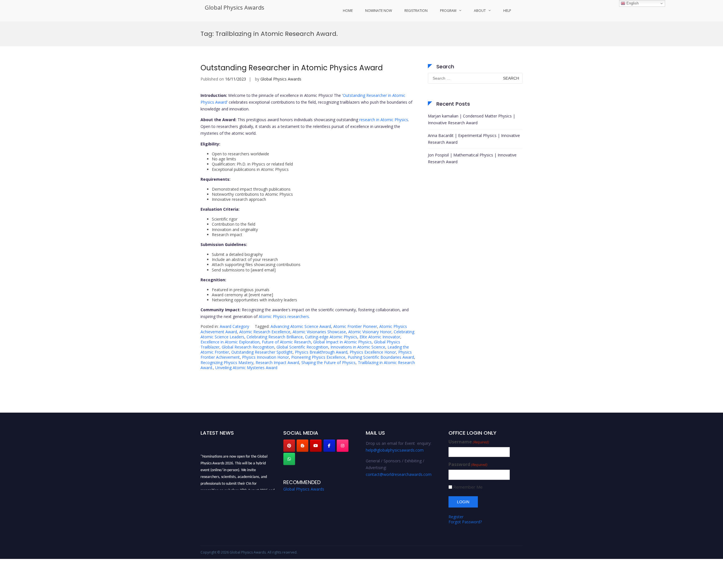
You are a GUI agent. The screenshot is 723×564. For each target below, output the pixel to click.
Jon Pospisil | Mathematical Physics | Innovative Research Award (472, 158)
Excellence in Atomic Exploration (230, 342)
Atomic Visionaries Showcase (319, 331)
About (480, 10)
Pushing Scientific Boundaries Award (381, 357)
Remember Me (468, 487)
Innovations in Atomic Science (357, 347)
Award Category (234, 326)
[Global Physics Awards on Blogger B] (302, 445)
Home (348, 10)
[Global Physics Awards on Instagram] (343, 445)
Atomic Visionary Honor (369, 331)
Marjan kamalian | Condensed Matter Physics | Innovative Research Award (471, 119)
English (632, 3)
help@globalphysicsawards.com (395, 450)
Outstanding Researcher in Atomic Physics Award (292, 68)
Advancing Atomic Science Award (301, 326)
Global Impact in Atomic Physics (342, 342)
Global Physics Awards (234, 7)
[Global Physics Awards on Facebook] (329, 445)
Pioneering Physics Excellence (318, 357)
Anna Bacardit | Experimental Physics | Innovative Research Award (474, 139)
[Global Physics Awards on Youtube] (316, 445)
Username (468, 442)
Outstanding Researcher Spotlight (262, 352)
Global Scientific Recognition (302, 347)
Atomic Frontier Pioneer (355, 326)
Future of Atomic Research (286, 342)
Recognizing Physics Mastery (227, 362)
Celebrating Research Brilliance (275, 336)
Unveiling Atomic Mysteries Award (246, 367)
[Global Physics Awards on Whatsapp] (289, 459)
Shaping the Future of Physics (328, 362)
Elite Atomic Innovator (380, 336)
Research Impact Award (277, 362)
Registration (416, 10)
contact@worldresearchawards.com (399, 474)
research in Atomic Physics (383, 119)
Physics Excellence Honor (373, 352)
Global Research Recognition (248, 347)
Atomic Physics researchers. (284, 316)
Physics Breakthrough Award (321, 352)
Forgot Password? (465, 521)
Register (455, 516)
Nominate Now (378, 10)
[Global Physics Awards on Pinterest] (289, 445)
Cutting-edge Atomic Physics (331, 336)
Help (507, 10)
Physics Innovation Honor (265, 357)
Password (467, 464)
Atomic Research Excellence (264, 331)
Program (448, 10)
